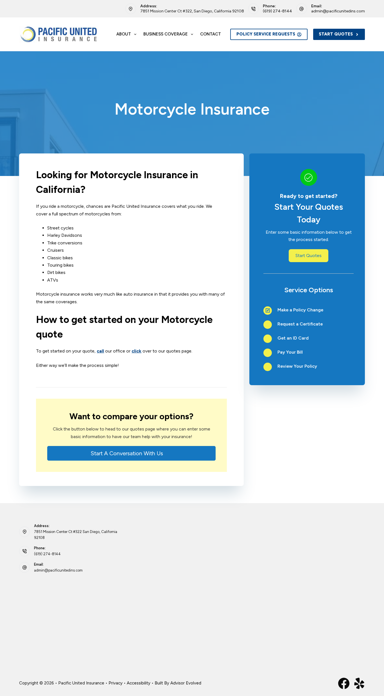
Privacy (116, 683)
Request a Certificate (300, 324)
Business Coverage (165, 34)
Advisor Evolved (185, 683)
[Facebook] (343, 683)
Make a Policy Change (300, 310)
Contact (210, 34)
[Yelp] (359, 683)
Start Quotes (336, 34)
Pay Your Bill (290, 352)
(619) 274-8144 (277, 11)
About (123, 34)
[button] (131, 453)
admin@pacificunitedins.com (338, 11)
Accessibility (138, 683)
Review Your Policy (297, 366)
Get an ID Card (293, 338)
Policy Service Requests (265, 34)
